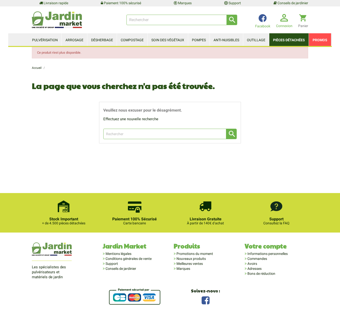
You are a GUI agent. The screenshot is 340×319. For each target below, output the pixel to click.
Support (234, 3)
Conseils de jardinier (292, 3)
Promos (320, 40)
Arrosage (74, 40)
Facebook (206, 300)
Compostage (132, 40)
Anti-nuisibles (226, 40)
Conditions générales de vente (128, 259)
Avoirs (252, 264)
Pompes (199, 40)
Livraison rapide (55, 3)
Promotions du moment (194, 254)
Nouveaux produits (191, 259)
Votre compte (266, 245)
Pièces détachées (289, 40)
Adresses (254, 269)
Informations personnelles (267, 254)
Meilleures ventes (189, 264)
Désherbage (102, 40)
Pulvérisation (45, 40)
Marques (184, 3)
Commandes (257, 259)
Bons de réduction (261, 274)
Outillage (256, 40)
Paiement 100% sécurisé (122, 3)
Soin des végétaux (167, 40)
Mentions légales (118, 254)
